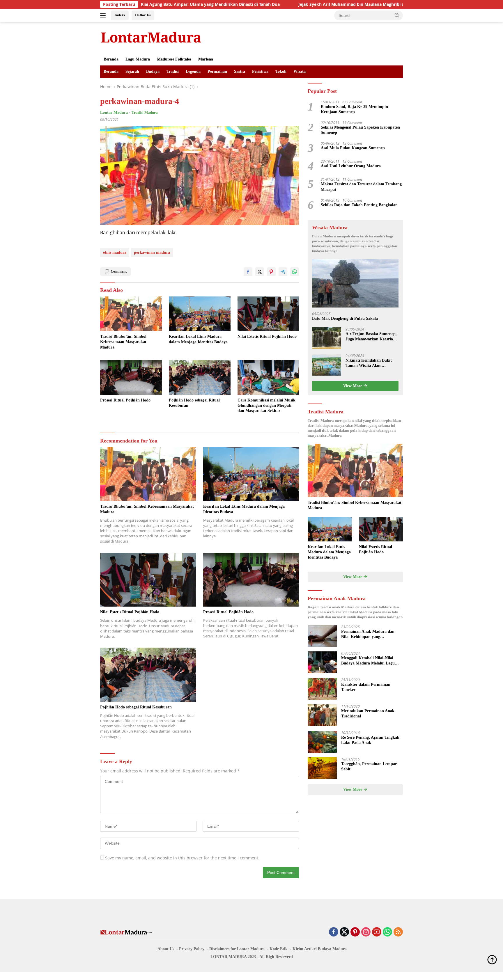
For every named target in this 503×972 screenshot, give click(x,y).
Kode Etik (279, 949)
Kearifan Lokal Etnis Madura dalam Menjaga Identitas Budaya (198, 339)
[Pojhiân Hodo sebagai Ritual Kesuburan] (200, 377)
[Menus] (104, 15)
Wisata (299, 71)
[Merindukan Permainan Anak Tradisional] (322, 715)
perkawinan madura (152, 252)
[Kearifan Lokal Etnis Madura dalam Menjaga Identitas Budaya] (200, 313)
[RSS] (398, 932)
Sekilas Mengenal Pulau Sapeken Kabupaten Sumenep (360, 130)
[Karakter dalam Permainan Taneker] (322, 689)
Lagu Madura (137, 59)
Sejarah (132, 71)
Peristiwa (260, 71)
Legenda (193, 71)
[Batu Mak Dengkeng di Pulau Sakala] (355, 283)
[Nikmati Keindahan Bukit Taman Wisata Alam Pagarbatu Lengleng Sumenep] (326, 365)
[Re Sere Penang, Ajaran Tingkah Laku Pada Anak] (322, 742)
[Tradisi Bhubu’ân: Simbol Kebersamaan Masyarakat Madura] (131, 313)
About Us (165, 949)
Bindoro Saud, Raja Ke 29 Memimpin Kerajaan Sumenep (354, 109)
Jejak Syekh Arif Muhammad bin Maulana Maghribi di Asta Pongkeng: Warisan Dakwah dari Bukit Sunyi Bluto (357, 4)
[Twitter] (344, 932)
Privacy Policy (191, 949)
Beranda (111, 59)
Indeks (119, 15)
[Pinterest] (355, 932)
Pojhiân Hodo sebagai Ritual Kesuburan (194, 403)
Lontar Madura (114, 112)
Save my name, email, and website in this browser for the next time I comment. (182, 858)
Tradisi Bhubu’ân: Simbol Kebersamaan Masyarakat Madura (123, 341)
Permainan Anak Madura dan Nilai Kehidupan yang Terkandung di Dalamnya (367, 634)
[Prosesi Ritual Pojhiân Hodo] (131, 377)
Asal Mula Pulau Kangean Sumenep (353, 148)
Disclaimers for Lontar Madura (237, 949)
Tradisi (173, 71)
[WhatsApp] (387, 932)
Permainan (217, 71)
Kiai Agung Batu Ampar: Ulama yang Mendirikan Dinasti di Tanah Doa (159, 4)
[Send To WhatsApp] (294, 271)
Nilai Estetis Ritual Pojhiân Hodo (267, 336)
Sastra (239, 71)
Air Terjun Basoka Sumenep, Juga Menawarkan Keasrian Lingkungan (371, 337)
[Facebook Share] (248, 271)
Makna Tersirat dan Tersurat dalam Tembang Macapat (361, 187)
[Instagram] (366, 932)
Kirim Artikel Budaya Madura (320, 949)
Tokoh (280, 71)
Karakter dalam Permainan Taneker (365, 687)
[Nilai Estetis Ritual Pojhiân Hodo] (268, 313)
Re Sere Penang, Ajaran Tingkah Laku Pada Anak (370, 740)
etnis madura (114, 252)
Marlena (205, 59)
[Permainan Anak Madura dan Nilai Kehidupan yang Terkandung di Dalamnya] (322, 636)
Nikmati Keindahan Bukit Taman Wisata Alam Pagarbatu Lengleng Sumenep (369, 363)
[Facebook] (333, 932)
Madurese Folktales (174, 59)
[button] (397, 15)
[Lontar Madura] (151, 37)
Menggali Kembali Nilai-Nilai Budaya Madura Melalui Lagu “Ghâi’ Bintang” (368, 661)
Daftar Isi (143, 15)
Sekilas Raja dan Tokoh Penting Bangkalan (359, 205)
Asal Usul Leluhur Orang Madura (351, 166)
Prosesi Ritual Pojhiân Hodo (125, 400)
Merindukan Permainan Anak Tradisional (367, 713)
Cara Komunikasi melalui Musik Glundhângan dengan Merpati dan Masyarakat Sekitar (266, 405)
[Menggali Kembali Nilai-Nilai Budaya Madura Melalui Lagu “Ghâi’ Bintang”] (322, 662)
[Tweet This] (259, 271)
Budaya (153, 71)
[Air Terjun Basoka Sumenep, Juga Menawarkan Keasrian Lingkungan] (326, 338)
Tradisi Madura (145, 112)
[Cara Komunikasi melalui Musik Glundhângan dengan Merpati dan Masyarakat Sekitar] (268, 377)
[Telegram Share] (283, 271)
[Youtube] (376, 932)
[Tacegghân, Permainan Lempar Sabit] (322, 768)
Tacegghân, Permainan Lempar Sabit (369, 766)
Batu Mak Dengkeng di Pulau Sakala (345, 318)
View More (353, 386)
